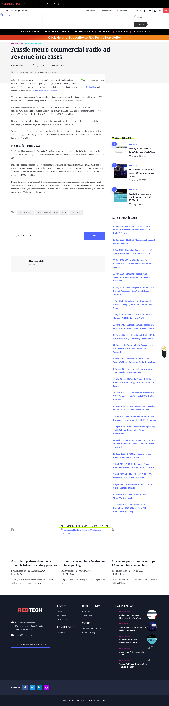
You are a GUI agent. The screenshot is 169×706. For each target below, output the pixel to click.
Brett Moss (69, 571)
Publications (141, 31)
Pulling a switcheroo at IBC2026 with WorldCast (142, 150)
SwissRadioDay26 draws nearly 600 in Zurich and (133, 628)
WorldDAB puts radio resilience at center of (129, 641)
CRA (64, 212)
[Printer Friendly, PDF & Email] (92, 80)
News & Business (29, 31)
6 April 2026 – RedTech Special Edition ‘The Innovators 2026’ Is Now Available (133, 476)
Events (120, 31)
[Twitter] (150, 10)
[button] (166, 10)
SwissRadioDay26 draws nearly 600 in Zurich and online (141, 172)
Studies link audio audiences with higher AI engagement (44, 4)
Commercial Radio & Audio (47, 212)
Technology (82, 31)
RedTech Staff (20, 65)
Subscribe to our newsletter (30, 644)
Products (105, 31)
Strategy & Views (55, 31)
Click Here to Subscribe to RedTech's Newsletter (84, 37)
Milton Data (91, 87)
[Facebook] (144, 10)
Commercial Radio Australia (45, 90)
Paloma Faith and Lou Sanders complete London (133, 665)
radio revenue (76, 212)
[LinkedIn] (160, 10)
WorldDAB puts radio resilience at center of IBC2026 (140, 197)
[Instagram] (46, 687)
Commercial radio (25, 212)
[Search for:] (151, 17)
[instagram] (155, 10)
